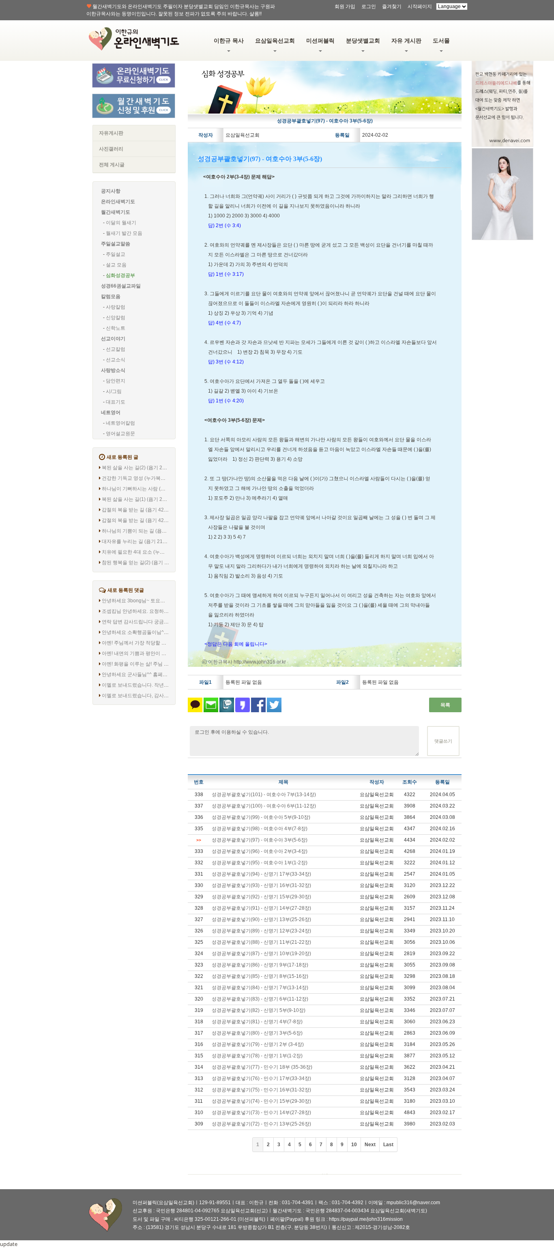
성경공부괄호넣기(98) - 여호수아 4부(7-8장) (259, 828)
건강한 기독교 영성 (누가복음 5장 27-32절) (148, 478)
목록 (445, 705)
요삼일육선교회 (275, 40)
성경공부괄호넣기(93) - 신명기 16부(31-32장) (261, 885)
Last (388, 1144)
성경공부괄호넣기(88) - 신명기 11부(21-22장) (261, 942)
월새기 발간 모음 (124, 233)
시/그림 (114, 391)
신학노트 (115, 328)
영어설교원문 (120, 433)
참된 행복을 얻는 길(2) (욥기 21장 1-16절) (147, 562)
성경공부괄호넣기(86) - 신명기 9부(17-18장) (260, 965)
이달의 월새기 (121, 223)
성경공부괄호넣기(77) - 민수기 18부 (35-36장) (262, 1067)
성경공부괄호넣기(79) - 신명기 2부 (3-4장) (258, 1044)
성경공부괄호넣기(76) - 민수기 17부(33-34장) (261, 1078)
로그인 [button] (368, 6)
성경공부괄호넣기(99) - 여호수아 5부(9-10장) (261, 817)
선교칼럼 (115, 349)
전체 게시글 (112, 165)
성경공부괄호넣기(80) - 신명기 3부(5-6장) (257, 1033)
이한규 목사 (229, 40)
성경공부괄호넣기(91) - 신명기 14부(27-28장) (261, 908)
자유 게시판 (406, 40)
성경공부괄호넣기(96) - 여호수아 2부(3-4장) (259, 851)
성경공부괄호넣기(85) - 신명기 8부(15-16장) (260, 976)
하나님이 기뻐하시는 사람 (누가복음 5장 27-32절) (156, 489)
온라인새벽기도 (118, 201)
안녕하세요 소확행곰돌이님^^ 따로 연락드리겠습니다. (160, 632)
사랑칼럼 (115, 307)
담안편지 (115, 381)
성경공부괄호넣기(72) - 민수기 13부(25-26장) (261, 1124)
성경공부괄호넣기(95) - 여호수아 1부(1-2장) (259, 863)
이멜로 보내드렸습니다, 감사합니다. (141, 695)
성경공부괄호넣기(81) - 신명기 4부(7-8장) (257, 1022)
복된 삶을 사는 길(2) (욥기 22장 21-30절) (146, 467)
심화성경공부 (120, 275)
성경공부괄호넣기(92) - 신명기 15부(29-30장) (261, 897)
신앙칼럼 (115, 317)
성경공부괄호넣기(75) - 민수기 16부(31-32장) (261, 1090)
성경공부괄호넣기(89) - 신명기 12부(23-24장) (261, 931)
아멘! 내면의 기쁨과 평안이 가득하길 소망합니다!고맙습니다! (167, 653)
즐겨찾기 (392, 6)
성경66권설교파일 (121, 286)
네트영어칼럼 (120, 423)
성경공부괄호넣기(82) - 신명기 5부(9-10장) (258, 1010)
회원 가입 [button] (345, 6)
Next (370, 1144)
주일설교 (115, 254)
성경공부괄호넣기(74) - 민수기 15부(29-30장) (261, 1101)
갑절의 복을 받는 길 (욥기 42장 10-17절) (145, 510)
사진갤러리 (111, 149)
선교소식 (115, 360)
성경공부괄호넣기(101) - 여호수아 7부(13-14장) (264, 794)
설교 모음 (116, 265)
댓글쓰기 (443, 741)
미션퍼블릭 (320, 40)
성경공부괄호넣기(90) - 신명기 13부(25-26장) (261, 919)
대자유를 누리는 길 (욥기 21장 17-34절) (145, 541)
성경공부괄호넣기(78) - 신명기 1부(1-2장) (257, 1056)
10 (354, 1144)
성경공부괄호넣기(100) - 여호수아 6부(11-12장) (264, 806)
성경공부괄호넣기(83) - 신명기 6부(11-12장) (260, 999)
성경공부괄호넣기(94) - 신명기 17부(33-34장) (261, 874)
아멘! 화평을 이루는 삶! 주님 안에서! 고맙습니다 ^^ (156, 664)
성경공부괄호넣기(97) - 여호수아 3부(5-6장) (259, 840)
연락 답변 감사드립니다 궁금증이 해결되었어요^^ (155, 622)
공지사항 (110, 191)
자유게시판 (111, 133)
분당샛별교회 (363, 40)
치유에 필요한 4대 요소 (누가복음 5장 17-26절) (153, 552)
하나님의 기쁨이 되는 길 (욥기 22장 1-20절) (149, 531)
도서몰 (441, 40)
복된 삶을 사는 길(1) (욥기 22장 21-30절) (146, 499)
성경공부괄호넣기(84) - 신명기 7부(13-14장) (260, 987)
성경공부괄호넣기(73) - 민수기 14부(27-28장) (261, 1112)
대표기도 (115, 402)
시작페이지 (420, 6)
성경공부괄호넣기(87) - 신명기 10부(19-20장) (261, 953)
